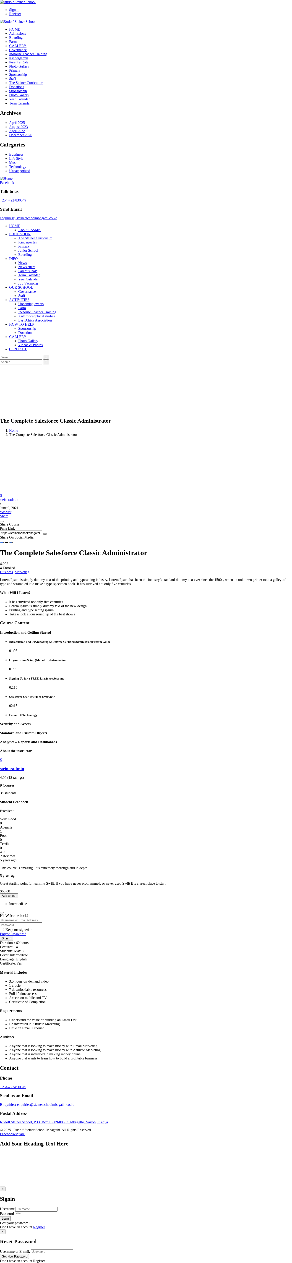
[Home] (6, 178)
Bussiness (16, 154)
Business (6, 572)
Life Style (16, 158)
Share (4, 516)
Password (7, 1214)
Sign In (6, 938)
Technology (17, 167)
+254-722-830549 (13, 200)
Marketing (22, 572)
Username (7, 1209)
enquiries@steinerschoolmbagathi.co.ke (28, 218)
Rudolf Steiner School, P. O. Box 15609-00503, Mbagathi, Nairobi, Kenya (54, 1122)
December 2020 (20, 135)
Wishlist (5, 512)
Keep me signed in (18, 930)
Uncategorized (19, 171)
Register (39, 1227)
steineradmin (9, 500)
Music (13, 163)
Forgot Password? (13, 934)
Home (13, 430)
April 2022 (17, 131)
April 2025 (17, 123)
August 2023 (18, 127)
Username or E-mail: (15, 1251)
